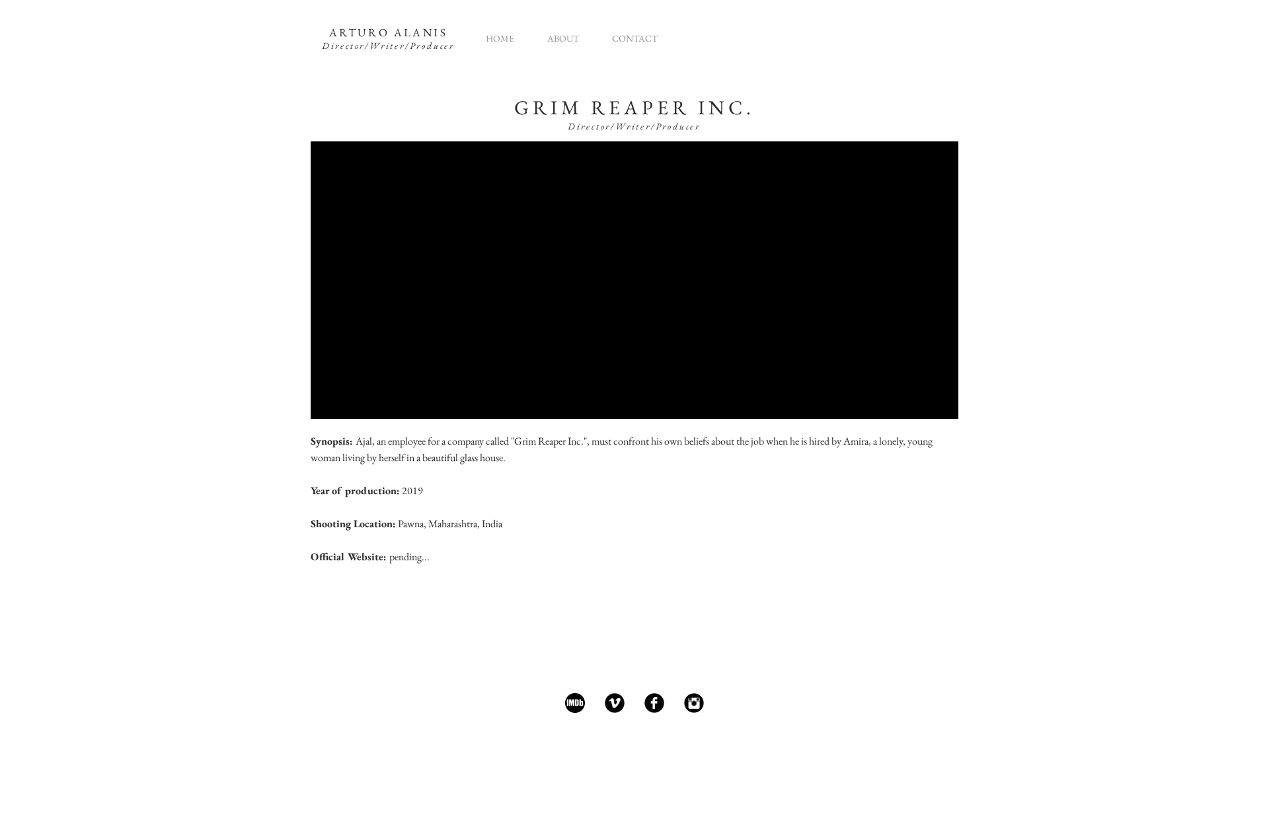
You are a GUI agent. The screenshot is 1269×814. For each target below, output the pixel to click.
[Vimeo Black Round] (615, 703)
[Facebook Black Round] (654, 703)
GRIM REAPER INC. (634, 107)
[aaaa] (575, 703)
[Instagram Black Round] (694, 703)
